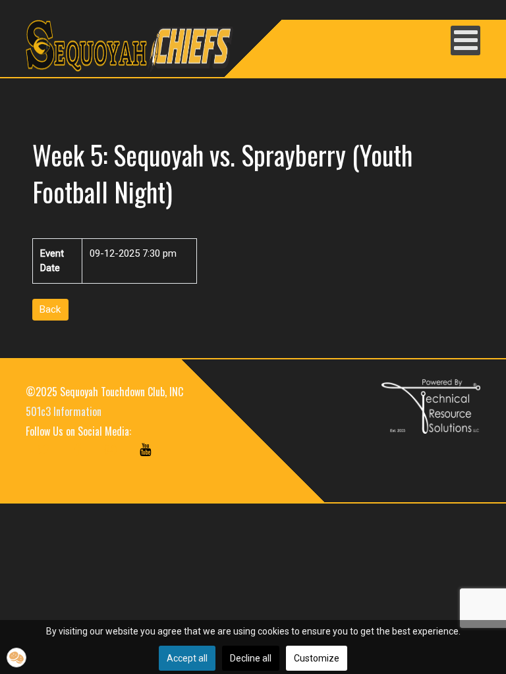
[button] (16, 657)
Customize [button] (316, 658)
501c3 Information (63, 411)
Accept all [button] (187, 658)
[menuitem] (44, 462)
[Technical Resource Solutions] (430, 406)
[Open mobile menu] (465, 40)
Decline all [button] (250, 658)
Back (50, 309)
